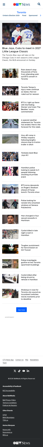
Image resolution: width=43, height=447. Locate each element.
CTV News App (8, 360)
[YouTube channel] (23, 370)
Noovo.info (6, 430)
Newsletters (34, 360)
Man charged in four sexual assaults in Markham (30, 218)
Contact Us (19, 360)
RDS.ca (5, 435)
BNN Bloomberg (8, 417)
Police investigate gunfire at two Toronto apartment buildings (30, 262)
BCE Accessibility (9, 390)
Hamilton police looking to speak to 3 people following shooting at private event (30, 172)
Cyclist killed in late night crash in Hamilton (29, 233)
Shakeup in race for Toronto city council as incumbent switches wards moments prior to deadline (31, 294)
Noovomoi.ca (7, 432)
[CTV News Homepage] (21, 4)
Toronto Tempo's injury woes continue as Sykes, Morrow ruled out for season (30, 90)
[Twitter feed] (15, 370)
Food (24, 15)
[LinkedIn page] (28, 370)
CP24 (5, 415)
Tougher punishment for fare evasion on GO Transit (30, 247)
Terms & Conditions (10, 403)
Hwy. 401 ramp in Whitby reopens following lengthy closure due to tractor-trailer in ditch (31, 140)
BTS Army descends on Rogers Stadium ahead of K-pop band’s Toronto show (30, 188)
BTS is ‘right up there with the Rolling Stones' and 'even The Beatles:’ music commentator (30, 107)
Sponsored (33, 15)
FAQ (26, 360)
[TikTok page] (19, 370)
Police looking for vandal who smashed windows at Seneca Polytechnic (30, 203)
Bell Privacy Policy (9, 400)
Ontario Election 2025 (11, 15)
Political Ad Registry (10, 405)
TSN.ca (5, 420)
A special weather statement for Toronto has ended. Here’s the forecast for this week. (31, 123)
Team (5, 363)
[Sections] (4, 4)
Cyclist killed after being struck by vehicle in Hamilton (29, 277)
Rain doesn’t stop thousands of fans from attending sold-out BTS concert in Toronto (30, 74)
